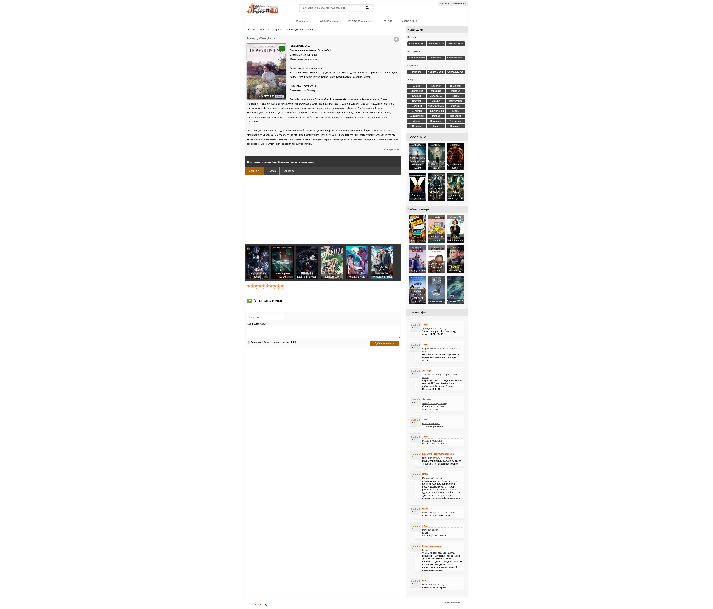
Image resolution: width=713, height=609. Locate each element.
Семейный (436, 121)
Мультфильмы (436, 106)
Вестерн (416, 101)
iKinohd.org (267, 8)
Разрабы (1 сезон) (432, 478)
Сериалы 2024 (436, 72)
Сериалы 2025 (329, 20)
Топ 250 (387, 20)
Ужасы (455, 96)
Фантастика (455, 101)
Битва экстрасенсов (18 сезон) (438, 512)
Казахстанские (455, 57)
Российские (436, 57)
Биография (417, 91)
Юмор (455, 111)
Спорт (436, 126)
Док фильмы (417, 116)
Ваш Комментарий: (257, 324)
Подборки (455, 116)
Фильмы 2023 (416, 43)
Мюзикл (436, 101)
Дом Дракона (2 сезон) (434, 328)
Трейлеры (455, 86)
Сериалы (455, 126)
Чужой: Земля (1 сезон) (434, 403)
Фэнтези (455, 106)
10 (282, 286)
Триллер (455, 91)
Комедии (436, 86)
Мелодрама (436, 96)
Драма (416, 121)
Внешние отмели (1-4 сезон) (437, 458)
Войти (444, 3)
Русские (416, 72)
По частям (455, 121)
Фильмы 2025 (301, 20)
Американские (417, 57)
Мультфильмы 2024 (360, 20)
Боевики (416, 96)
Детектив (417, 111)
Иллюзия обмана (431, 423)
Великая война (430, 530)
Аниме (416, 86)
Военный (417, 106)
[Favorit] (396, 39)
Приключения (436, 111)
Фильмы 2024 (436, 43)
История (416, 126)
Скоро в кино (410, 20)
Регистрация (459, 3)
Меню (425, 550)
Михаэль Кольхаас (432, 440)
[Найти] (369, 10)
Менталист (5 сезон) (433, 584)
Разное (436, 116)
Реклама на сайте (451, 602)
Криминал (436, 91)
